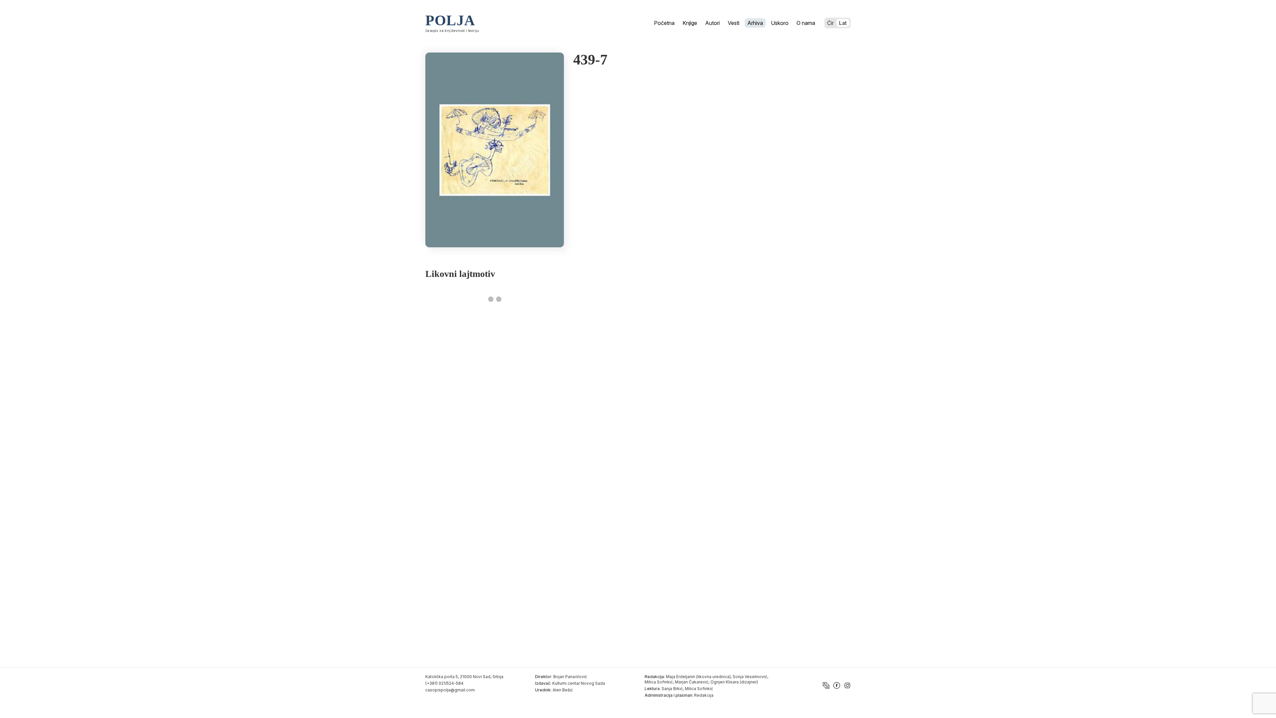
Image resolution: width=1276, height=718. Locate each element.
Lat (843, 23)
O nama (806, 23)
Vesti (733, 23)
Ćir (830, 23)
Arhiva (755, 23)
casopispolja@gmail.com (450, 689)
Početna (664, 23)
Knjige (690, 23)
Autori (712, 23)
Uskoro (780, 23)
